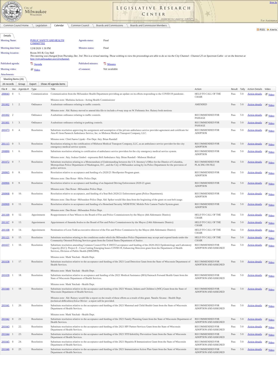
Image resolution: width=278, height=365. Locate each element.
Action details (255, 93)
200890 (5, 151)
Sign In (273, 2)
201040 (5, 288)
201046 (5, 349)
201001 (5, 122)
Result (234, 89)
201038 (5, 261)
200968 (5, 193)
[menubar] (34, 84)
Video (37, 69)
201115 (5, 143)
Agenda (38, 64)
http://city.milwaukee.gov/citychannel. (50, 58)
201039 (5, 275)
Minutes (111, 64)
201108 (5, 229)
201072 (5, 161)
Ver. (14, 89)
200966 (5, 183)
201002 (5, 104)
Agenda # (24, 89)
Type (33, 89)
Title (53, 89)
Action (198, 89)
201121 (5, 237)
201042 (5, 319)
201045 (5, 341)
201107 (5, 222)
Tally (242, 89)
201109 (5, 214)
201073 (5, 130)
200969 (5, 204)
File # (4, 89)
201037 (5, 245)
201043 (5, 326)
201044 (5, 334)
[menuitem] (8, 84)
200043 (5, 93)
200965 (5, 172)
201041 (5, 305)
